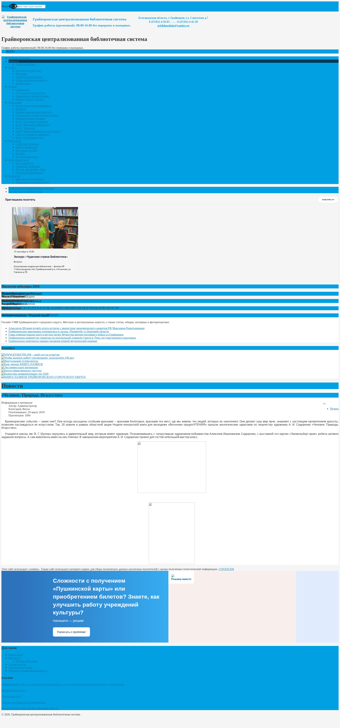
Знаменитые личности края (32, 96)
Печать (334, 408)
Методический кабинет (30, 179)
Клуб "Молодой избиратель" (33, 124)
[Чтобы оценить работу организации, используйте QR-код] (37, 357)
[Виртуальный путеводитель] (19, 360)
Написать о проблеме (71, 632)
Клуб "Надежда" (26, 128)
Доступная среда (18, 159)
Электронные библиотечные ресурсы (31, 188)
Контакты (14, 657)
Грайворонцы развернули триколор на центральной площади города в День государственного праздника (72, 337)
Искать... (6, 6)
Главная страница (19, 57)
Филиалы (21, 73)
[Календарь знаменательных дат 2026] (25, 373)
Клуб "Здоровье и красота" (32, 121)
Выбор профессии (27, 147)
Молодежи (14, 140)
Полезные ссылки (26, 150)
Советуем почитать (27, 144)
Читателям (14, 102)
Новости (13, 61)
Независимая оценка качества (34, 112)
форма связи (23, 83)
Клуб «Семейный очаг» (30, 137)
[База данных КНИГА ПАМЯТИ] (22, 364)
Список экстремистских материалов (23, 702)
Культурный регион (13, 690)
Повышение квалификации (32, 182)
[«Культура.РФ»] (30, 354)
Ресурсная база (24, 163)
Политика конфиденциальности (27, 670)
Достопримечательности (30, 92)
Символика (22, 89)
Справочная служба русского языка (37, 115)
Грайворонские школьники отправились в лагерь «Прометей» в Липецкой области (58, 331)
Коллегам (14, 175)
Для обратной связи (20, 667)
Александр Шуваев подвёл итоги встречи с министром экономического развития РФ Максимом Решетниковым (76, 328)
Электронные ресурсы (29, 77)
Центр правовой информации (34, 105)
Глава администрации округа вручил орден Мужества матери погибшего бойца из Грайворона (65, 334)
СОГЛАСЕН (226, 569)
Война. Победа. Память (30, 99)
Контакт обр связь (26, 661)
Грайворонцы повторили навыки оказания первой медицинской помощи (52, 340)
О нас (11, 67)
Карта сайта (15, 654)
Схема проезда (17, 664)
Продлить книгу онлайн (30, 118)
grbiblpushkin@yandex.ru (173, 25)
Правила (21, 108)
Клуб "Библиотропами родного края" (38, 131)
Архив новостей (25, 64)
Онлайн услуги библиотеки (25, 191)
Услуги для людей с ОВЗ (30, 169)
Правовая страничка (28, 166)
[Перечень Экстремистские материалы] (19, 367)
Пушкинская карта (27, 156)
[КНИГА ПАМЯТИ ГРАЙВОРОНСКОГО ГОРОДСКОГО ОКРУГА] (43, 376)
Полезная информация (29, 172)
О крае (12, 86)
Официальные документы (31, 80)
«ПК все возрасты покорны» (33, 134)
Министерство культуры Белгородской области (30, 708)
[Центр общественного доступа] (21, 370)
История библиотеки (28, 70)
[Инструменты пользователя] (324, 403)
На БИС (20, 153)
